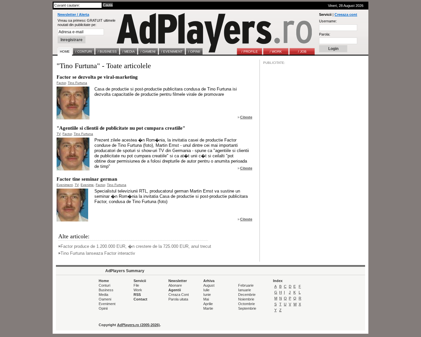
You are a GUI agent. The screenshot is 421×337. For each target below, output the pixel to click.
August (208, 285)
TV (59, 134)
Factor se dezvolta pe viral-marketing (97, 77)
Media (103, 295)
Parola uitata (178, 299)
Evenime (87, 185)
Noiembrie (246, 299)
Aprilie (208, 304)
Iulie (206, 290)
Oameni (105, 299)
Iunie (207, 295)
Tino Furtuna (77, 83)
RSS (137, 295)
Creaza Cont (178, 295)
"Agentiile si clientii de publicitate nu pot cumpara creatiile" (121, 128)
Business (106, 290)
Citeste (246, 117)
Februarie (246, 285)
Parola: (324, 34)
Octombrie (246, 304)
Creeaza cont (345, 14)
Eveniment (65, 185)
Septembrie (247, 308)
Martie (208, 308)
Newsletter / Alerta (73, 14)
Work (138, 290)
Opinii (103, 308)
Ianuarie (244, 290)
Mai (206, 299)
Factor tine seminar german (87, 179)
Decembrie (247, 295)
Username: (328, 21)
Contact (140, 299)
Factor (61, 83)
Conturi (104, 285)
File (136, 285)
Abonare (175, 285)
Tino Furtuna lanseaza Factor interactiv (98, 253)
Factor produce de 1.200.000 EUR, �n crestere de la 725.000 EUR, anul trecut (136, 246)
